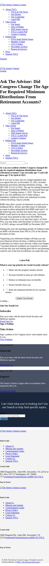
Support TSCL (11, 461)
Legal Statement (12, 456)
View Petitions (6, 339)
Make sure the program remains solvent (26, 270)
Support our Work (8, 391)
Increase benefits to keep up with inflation (27, 275)
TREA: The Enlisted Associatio (27, 562)
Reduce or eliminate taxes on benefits (25, 280)
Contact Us (10, 458)
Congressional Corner (14, 451)
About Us (9, 446)
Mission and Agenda (14, 448)
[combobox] (12, 415)
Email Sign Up (6, 321)
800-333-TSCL (36, 477)
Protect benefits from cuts (20, 285)
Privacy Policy (11, 453)
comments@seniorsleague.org (17, 477)
